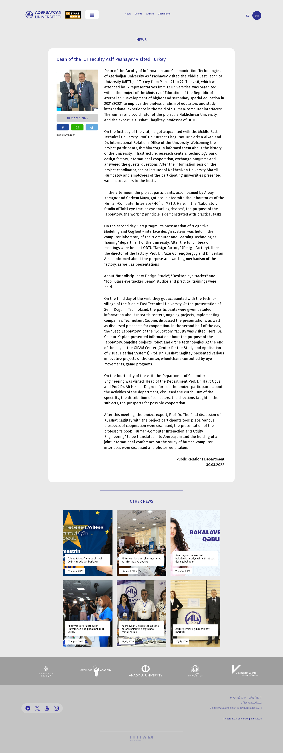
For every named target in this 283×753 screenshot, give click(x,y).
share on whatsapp (77, 127)
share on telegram (92, 127)
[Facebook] (27, 708)
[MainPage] (43, 14)
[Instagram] (56, 708)
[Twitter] (37, 708)
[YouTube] (46, 708)
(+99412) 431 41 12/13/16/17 (246, 697)
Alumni (150, 13)
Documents (164, 13)
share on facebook (63, 127)
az (247, 15)
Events (138, 13)
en (257, 15)
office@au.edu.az (251, 702)
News (128, 13)
